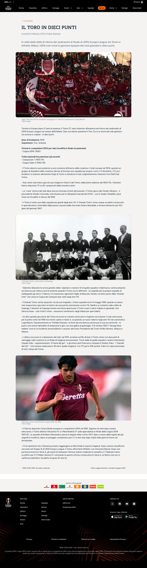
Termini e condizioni (58, 539)
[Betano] (93, 486)
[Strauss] (54, 486)
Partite (22, 503)
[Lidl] (85, 486)
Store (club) (45, 520)
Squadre (44, 503)
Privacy (29, 539)
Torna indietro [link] (28, 21)
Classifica (24, 507)
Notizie (44, 507)
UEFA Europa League (8, 8)
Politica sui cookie (88, 539)
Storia (43, 511)
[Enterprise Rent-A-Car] (62, 486)
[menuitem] (21, 8)
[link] (21, 8)
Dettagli (44, 515)
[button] (68, 8)
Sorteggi (23, 515)
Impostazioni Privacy (118, 539)
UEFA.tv (23, 511)
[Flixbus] (100, 486)
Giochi (22, 520)
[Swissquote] (69, 486)
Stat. (21, 524)
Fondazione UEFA (69, 507)
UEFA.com (66, 503)
